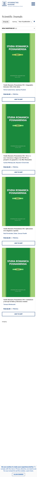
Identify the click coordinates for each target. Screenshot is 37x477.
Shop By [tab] (5, 22)
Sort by (14, 21)
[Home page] (12, 4)
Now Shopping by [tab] (8, 28)
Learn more (29, 471)
